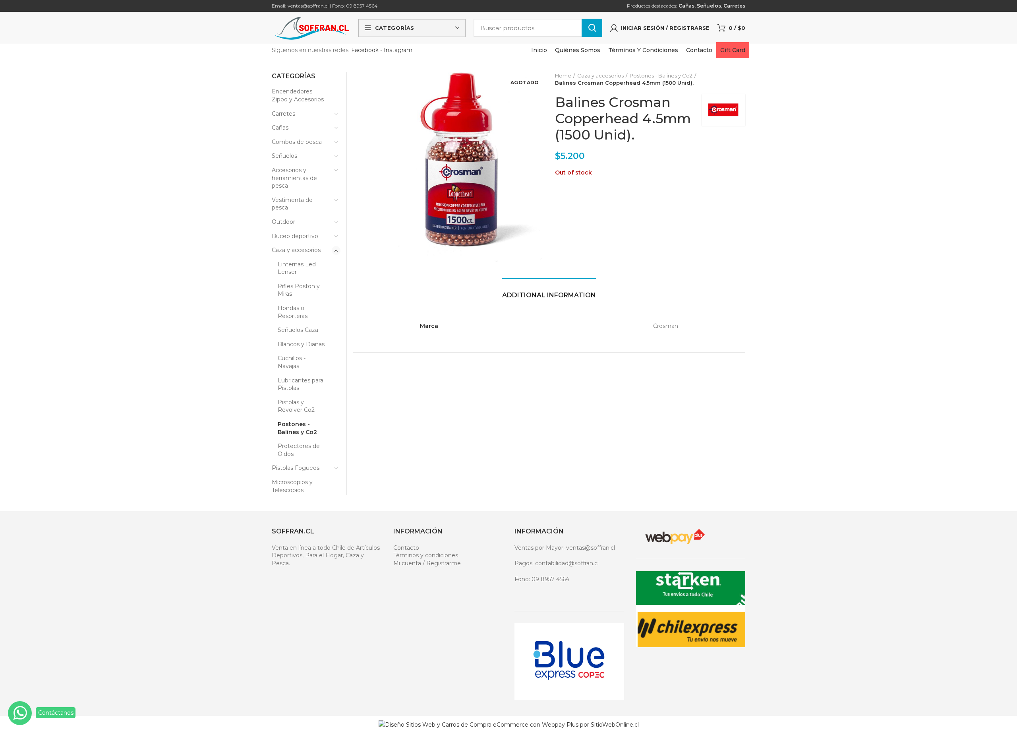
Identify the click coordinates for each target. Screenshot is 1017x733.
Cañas (686, 6)
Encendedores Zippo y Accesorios (298, 95)
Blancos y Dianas (301, 344)
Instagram (398, 50)
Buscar (592, 28)
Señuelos (709, 6)
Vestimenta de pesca (292, 203)
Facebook (365, 50)
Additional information (549, 295)
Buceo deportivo (295, 236)
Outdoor (283, 221)
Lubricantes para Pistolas (300, 384)
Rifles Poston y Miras (299, 290)
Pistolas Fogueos (295, 467)
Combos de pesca (297, 141)
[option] (372, 72)
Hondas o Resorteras (292, 312)
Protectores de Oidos (299, 450)
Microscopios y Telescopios (292, 486)
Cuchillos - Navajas (291, 362)
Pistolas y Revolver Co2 (296, 406)
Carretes (734, 6)
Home (563, 75)
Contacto (406, 547)
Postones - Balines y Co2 (661, 75)
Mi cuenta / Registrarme (427, 563)
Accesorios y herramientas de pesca (294, 178)
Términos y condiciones (425, 555)
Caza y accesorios (600, 75)
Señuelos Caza (298, 330)
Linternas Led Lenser (297, 268)
